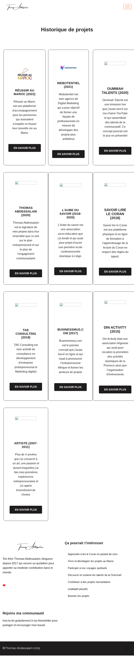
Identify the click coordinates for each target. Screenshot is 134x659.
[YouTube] (4, 585)
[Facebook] (14, 585)
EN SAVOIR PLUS (25, 147)
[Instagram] (9, 585)
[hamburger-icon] (127, 6)
